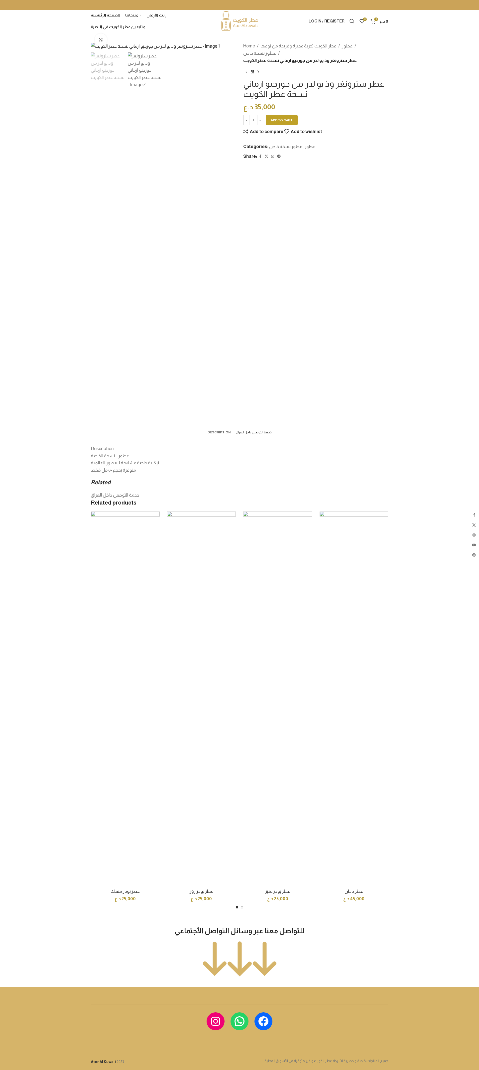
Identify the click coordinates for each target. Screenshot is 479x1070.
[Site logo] (239, 20)
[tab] (219, 432)
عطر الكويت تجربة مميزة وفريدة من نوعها (298, 45)
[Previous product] (246, 72)
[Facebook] (263, 1021)
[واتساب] (239, 1021)
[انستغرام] (216, 1021)
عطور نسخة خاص (259, 53)
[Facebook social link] (260, 156)
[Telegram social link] (279, 156)
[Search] (352, 21)
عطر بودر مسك (125, 891)
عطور (347, 45)
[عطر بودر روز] (201, 699)
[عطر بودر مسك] (125, 699)
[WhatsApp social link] (273, 156)
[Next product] (258, 72)
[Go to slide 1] (237, 907)
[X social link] (266, 156)
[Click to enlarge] (101, 39)
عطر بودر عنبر (277, 891)
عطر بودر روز (201, 891)
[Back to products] (252, 72)
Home (249, 45)
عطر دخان (354, 891)
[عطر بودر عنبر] (277, 699)
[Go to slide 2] (242, 907)
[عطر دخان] (354, 699)
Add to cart (282, 120)
